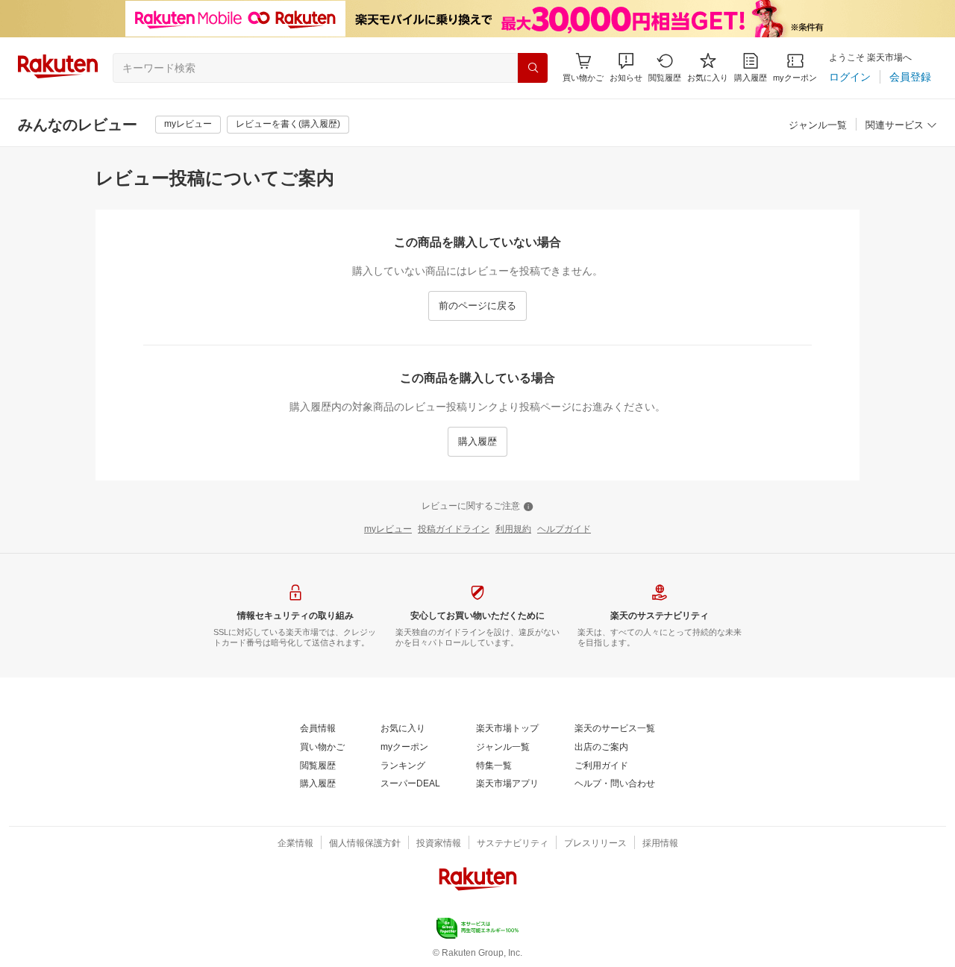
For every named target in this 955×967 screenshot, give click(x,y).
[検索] (533, 68)
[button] (626, 67)
